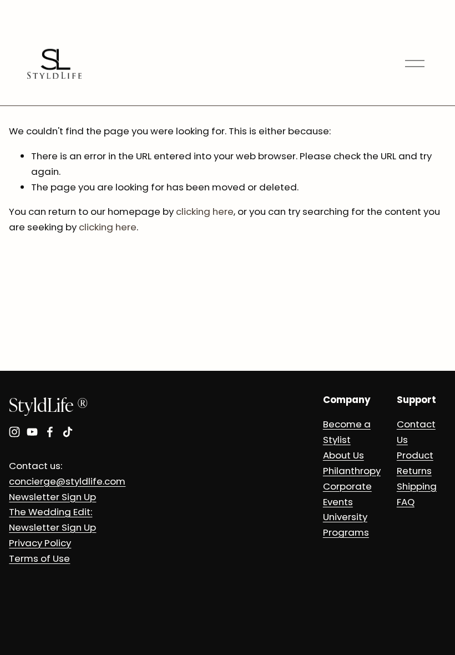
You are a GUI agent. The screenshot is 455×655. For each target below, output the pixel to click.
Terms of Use (39, 558)
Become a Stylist (347, 431)
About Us (343, 455)
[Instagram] (14, 431)
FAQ (405, 501)
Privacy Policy (40, 543)
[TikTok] (67, 431)
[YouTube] (32, 431)
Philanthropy (352, 470)
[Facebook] (49, 431)
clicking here (205, 211)
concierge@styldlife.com (67, 481)
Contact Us (416, 431)
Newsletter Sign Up (52, 496)
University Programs (346, 524)
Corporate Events (347, 494)
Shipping (417, 486)
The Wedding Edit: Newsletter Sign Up (52, 519)
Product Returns (415, 463)
